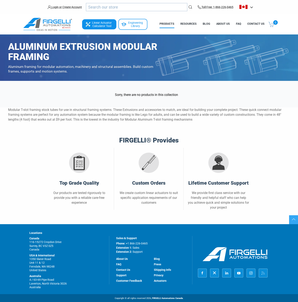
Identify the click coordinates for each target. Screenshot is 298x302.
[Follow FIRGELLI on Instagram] (251, 273)
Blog (206, 23)
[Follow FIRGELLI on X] (214, 273)
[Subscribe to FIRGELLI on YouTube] (238, 273)
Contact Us (256, 23)
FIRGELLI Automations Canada (167, 298)
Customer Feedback (129, 280)
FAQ (238, 23)
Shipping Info (162, 269)
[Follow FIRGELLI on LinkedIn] (226, 273)
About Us (223, 23)
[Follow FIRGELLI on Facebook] (202, 273)
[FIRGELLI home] (235, 254)
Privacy (158, 275)
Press (157, 264)
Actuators (160, 280)
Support (121, 275)
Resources (188, 23)
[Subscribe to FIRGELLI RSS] (263, 273)
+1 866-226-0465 (137, 243)
